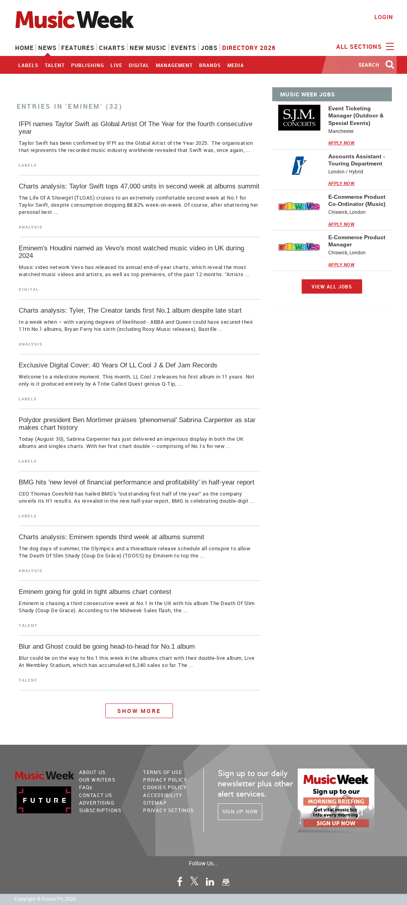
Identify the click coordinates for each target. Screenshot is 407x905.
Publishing (87, 65)
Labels (28, 65)
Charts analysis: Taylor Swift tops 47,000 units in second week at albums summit (139, 186)
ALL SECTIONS (360, 46)
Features (78, 48)
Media (235, 65)
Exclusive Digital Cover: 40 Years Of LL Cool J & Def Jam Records (118, 365)
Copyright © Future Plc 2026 (45, 899)
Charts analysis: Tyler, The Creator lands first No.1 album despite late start (130, 310)
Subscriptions (100, 810)
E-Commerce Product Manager (357, 241)
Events (183, 48)
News (47, 48)
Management (174, 65)
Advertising (96, 802)
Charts (112, 48)
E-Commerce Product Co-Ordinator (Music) (357, 200)
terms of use (162, 772)
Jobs (209, 48)
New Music (148, 48)
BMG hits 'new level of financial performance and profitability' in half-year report (136, 482)
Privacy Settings (168, 810)
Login (383, 17)
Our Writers (97, 779)
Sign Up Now (240, 811)
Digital (139, 65)
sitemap (155, 802)
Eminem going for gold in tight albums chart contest (95, 592)
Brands (210, 65)
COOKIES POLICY (164, 787)
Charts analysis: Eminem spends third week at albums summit (111, 537)
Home (24, 48)
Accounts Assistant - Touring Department (356, 160)
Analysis (31, 227)
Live (116, 65)
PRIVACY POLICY (165, 779)
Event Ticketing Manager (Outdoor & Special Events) (356, 115)
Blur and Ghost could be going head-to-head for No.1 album (107, 646)
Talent (55, 65)
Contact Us (95, 795)
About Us (92, 772)
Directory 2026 (249, 48)
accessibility (162, 795)
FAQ (86, 787)
